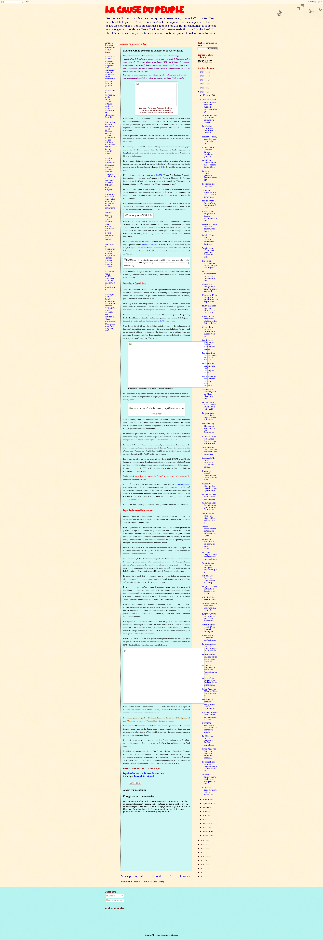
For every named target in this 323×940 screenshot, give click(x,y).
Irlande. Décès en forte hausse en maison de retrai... (210, 715)
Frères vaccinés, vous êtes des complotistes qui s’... (209, 140)
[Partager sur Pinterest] (139, 783)
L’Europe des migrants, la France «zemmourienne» (209, 216)
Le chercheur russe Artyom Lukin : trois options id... (209, 405)
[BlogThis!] (132, 783)
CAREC (159, 175)
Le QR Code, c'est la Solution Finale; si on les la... (209, 589)
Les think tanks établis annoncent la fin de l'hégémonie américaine (110, 281)
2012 (202, 872)
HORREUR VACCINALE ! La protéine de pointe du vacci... (209, 727)
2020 (202, 840)
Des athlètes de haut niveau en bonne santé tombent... (209, 381)
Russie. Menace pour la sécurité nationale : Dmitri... (209, 239)
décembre (207, 95)
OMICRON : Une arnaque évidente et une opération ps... (209, 107)
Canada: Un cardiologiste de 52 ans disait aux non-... (209, 394)
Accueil (156, 876)
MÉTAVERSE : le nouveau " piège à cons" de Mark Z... (209, 309)
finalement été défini (150, 244)
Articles (111, 896)
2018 (202, 848)
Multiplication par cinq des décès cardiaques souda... (208, 368)
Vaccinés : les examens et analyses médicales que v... (209, 567)
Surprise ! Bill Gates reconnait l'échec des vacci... (208, 462)
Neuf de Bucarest (157, 751)
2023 (202, 84)
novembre (207, 99)
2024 (202, 80)
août (205, 807)
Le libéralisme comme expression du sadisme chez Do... (209, 766)
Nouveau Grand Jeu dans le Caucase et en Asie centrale (209, 439)
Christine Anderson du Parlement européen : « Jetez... (209, 779)
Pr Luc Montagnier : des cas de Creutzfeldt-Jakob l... (209, 276)
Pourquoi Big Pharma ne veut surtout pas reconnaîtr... (209, 428)
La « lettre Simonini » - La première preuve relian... (208, 543)
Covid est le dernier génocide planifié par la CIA (209, 175)
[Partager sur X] (134, 783)
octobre (206, 799)
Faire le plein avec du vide (209, 598)
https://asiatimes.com (154, 773)
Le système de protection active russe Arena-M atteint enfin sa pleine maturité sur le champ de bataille (110, 103)
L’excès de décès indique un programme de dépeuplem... (210, 298)
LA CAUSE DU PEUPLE (144, 11)
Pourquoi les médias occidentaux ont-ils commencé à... (209, 704)
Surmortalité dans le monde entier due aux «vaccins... (210, 450)
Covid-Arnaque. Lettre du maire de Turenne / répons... (209, 753)
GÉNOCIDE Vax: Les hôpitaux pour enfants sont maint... (209, 506)
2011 (202, 876)
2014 (202, 864)
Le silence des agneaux (208, 185)
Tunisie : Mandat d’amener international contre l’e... (210, 606)
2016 (202, 856)
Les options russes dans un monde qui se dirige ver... (209, 264)
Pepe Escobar (129, 773)
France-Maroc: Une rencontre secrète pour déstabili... (209, 657)
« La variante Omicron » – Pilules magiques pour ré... (208, 152)
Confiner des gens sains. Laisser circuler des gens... (208, 344)
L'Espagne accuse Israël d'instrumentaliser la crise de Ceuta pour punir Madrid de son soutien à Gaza (110, 306)
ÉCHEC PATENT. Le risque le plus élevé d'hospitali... (209, 617)
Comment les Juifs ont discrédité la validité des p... (208, 518)
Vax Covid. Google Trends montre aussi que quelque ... (209, 555)
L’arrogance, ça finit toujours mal (110, 327)
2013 (202, 868)
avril (205, 823)
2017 (202, 852)
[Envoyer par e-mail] (130, 783)
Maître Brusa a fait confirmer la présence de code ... (209, 204)
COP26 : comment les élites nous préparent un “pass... (209, 531)
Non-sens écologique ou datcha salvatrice (209, 791)
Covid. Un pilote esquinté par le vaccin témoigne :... (209, 628)
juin (205, 815)
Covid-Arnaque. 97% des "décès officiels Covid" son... (210, 692)
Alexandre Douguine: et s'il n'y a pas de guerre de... (210, 287)
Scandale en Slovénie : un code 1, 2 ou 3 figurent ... (209, 193)
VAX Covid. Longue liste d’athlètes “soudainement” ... (209, 669)
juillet (206, 811)
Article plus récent (131, 876)
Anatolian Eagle (183, 484)
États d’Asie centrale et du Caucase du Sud (158, 321)
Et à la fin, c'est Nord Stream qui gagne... (209, 496)
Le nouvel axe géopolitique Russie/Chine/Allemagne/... (209, 681)
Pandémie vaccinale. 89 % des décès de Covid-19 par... (209, 163)
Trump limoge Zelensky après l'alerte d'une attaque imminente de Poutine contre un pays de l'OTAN (110, 226)
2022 (202, 88)
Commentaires (115, 900)
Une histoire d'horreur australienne (209, 637)
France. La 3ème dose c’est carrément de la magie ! (209, 227)
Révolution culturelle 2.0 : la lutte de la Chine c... (209, 129)
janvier (206, 835)
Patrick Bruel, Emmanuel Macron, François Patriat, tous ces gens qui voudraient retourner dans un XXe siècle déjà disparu (110, 174)
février (206, 831)
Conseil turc (130, 394)
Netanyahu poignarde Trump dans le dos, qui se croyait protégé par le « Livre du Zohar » (110, 255)
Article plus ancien (181, 876)
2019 (202, 844)
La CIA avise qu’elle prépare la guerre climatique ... (209, 740)
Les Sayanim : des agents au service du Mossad (209, 356)
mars (205, 827)
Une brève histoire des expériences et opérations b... (209, 487)
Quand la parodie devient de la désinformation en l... (209, 475)
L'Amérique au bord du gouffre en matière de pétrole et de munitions (110, 201)
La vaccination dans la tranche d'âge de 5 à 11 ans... (209, 647)
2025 (202, 76)
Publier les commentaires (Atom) (149, 882)
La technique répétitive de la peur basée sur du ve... (209, 416)
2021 (202, 92)
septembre (208, 803)
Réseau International (144, 776)
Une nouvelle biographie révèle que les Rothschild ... (209, 319)
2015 (202, 860)
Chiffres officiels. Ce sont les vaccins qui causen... (209, 118)
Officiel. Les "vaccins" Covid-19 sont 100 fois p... (209, 579)
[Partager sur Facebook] (137, 783)
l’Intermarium (165, 757)
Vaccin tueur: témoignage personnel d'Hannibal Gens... (208, 252)
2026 (202, 72)
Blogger (174, 935)
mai (205, 819)
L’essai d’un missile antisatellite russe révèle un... (208, 331)
